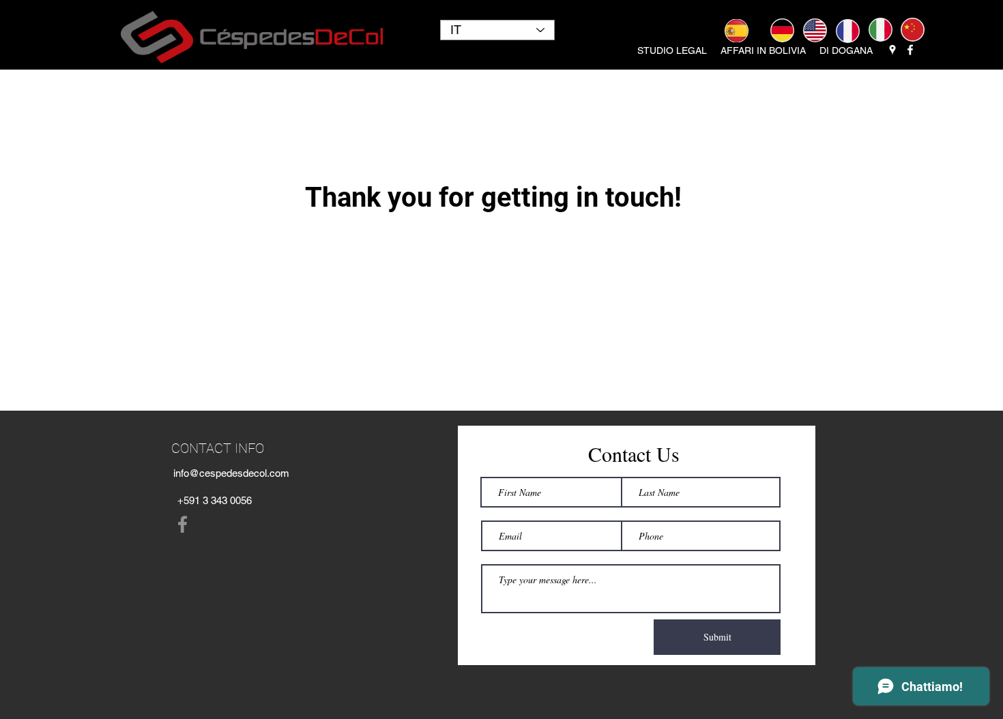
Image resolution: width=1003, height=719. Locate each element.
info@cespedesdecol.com (231, 473)
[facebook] (910, 50)
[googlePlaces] (892, 50)
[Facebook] (182, 524)
